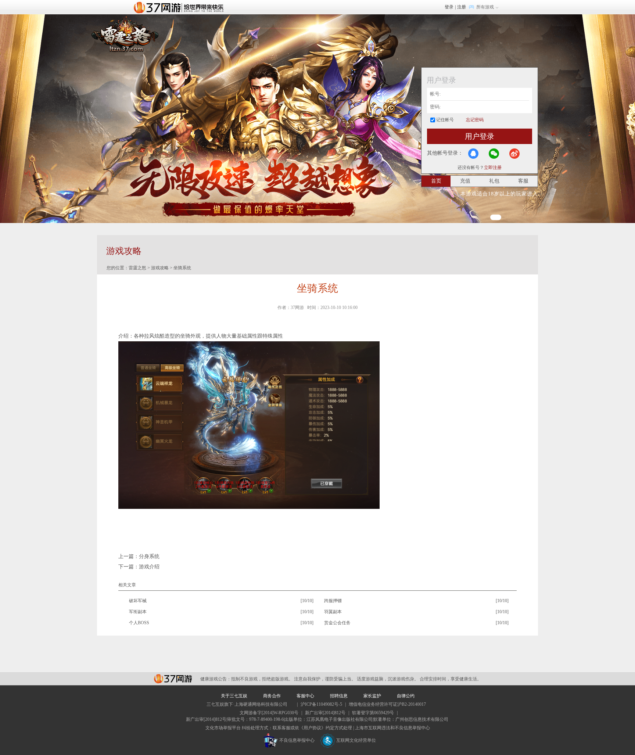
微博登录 (514, 153)
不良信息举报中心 (297, 740)
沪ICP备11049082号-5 (321, 704)
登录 (449, 7)
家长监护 (372, 695)
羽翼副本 (333, 611)
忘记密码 (475, 119)
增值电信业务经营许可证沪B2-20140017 (387, 704)
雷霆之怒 (137, 267)
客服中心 (305, 695)
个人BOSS (139, 622)
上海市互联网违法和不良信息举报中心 (392, 727)
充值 (465, 181)
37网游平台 (173, 679)
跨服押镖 (333, 600)
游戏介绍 (149, 566)
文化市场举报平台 (223, 727)
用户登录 (479, 136)
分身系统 (149, 556)
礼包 (494, 181)
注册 (461, 7)
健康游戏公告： (215, 679)
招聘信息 (339, 695)
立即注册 (493, 167)
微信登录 (494, 153)
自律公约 (406, 695)
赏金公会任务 (337, 622)
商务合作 (272, 695)
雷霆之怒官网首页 (124, 33)
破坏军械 (138, 600)
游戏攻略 (160, 267)
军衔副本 (138, 611)
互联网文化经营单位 (356, 740)
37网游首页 (180, 7)
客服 (523, 181)
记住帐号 (445, 119)
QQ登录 (473, 153)
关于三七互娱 (234, 695)
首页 (436, 181)
